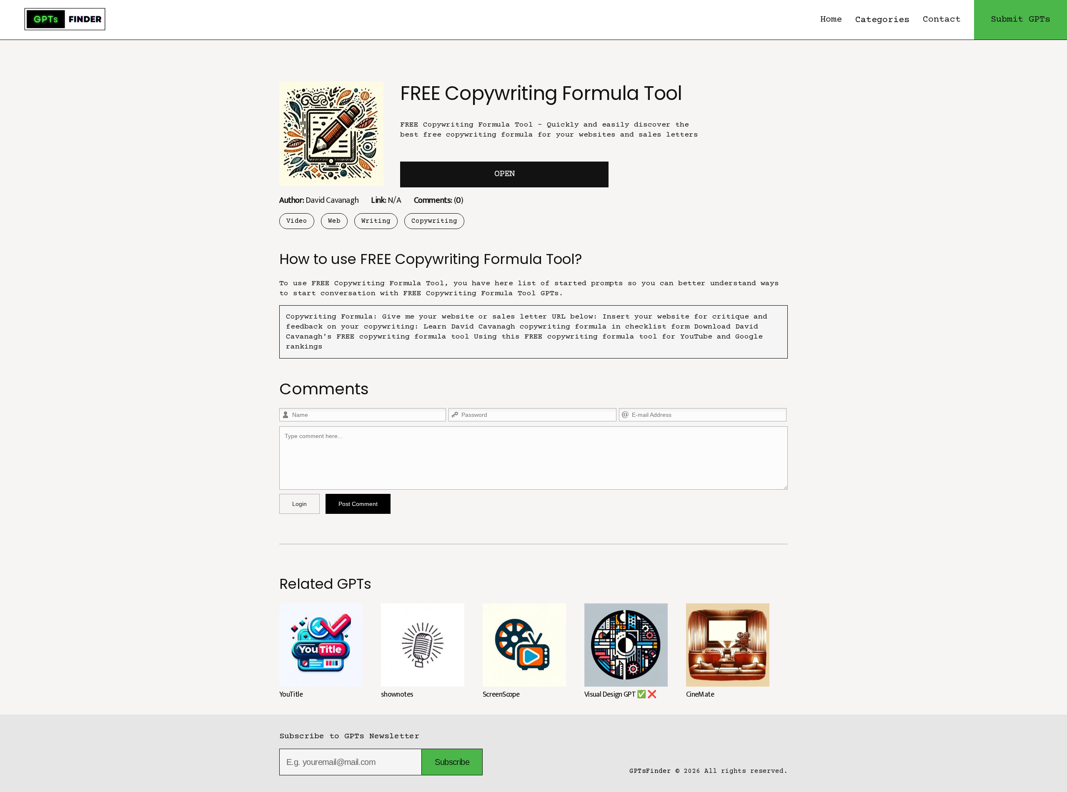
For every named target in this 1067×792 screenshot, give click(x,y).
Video (296, 221)
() (438, 200)
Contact (942, 20)
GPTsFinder (650, 771)
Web (334, 221)
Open (504, 174)
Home (831, 20)
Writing (376, 221)
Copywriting (434, 221)
